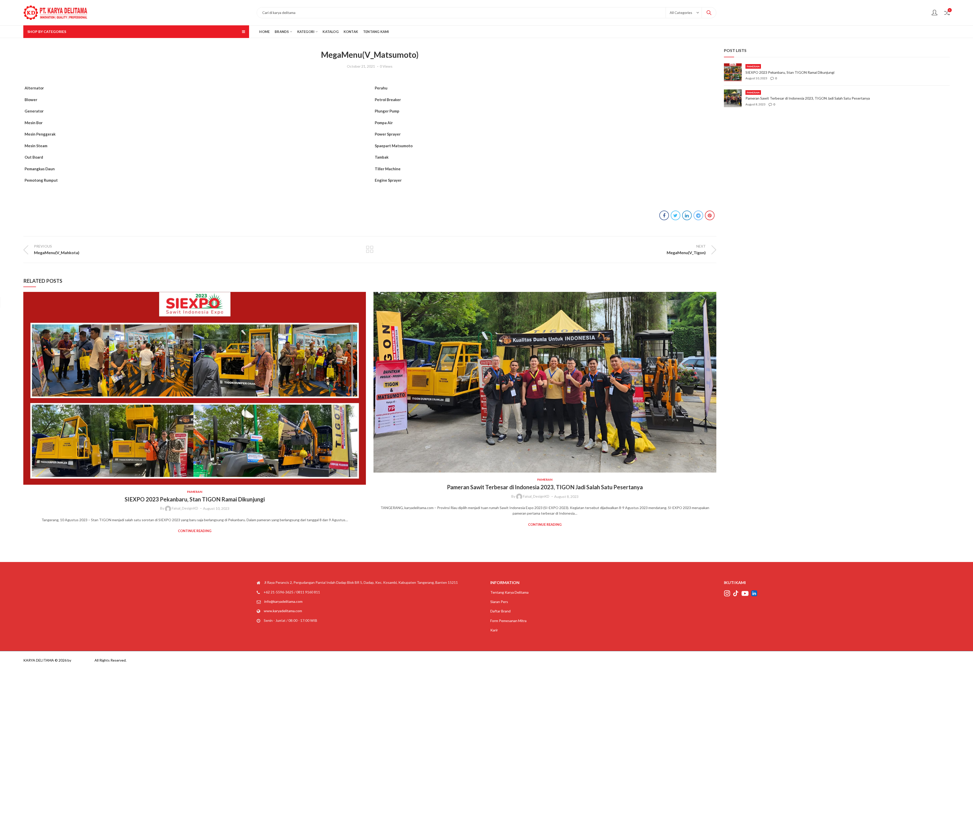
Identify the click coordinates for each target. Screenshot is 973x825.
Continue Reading (195, 524)
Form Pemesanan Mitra (508, 620)
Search (709, 12)
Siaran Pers (499, 601)
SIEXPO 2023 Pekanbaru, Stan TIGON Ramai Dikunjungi (545, 499)
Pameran (194, 479)
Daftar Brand (500, 611)
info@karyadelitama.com (283, 601)
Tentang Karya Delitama (509, 592)
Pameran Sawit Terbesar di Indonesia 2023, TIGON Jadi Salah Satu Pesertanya (195, 487)
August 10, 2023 (566, 508)
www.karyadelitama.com (283, 611)
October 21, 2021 (361, 66)
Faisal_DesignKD (186, 496)
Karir (494, 630)
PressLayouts (83, 660)
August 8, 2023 (216, 496)
